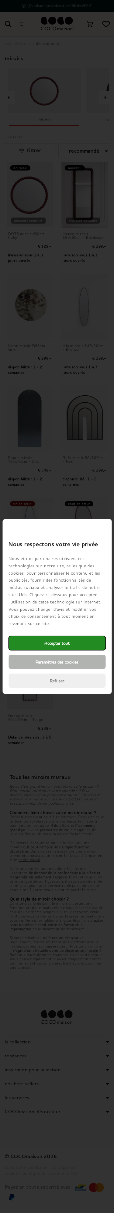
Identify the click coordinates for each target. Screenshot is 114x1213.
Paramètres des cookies (57, 661)
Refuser (57, 680)
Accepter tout (57, 643)
